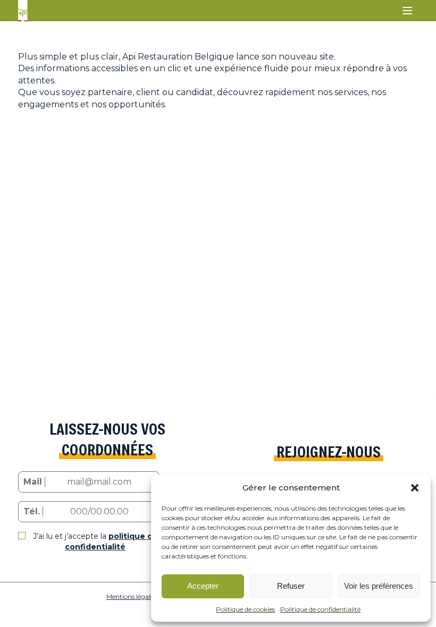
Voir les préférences (378, 585)
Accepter (203, 585)
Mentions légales (131, 596)
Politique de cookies (245, 609)
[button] (414, 487)
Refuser (291, 585)
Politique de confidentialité (320, 609)
